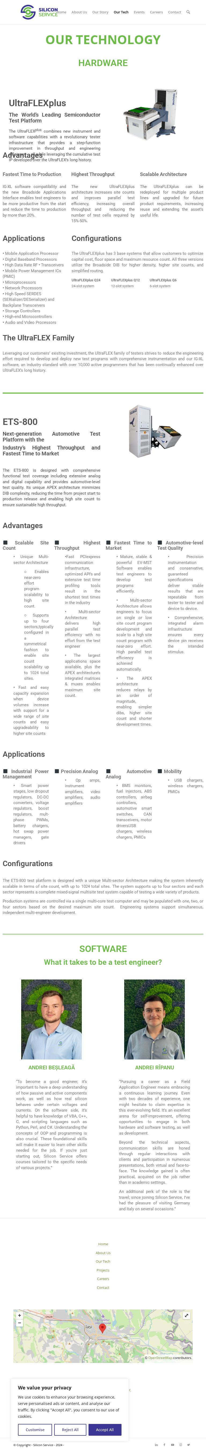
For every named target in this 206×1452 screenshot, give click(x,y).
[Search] (188, 12)
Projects (103, 1270)
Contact (103, 1287)
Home (103, 1244)
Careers (103, 1278)
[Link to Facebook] (164, 1445)
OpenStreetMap (160, 1357)
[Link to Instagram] (180, 1445)
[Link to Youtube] (172, 1445)
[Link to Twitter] (189, 1445)
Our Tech (103, 1261)
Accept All (105, 1429)
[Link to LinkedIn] (156, 1445)
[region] (70, 1410)
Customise (35, 1429)
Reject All (70, 1429)
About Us (103, 1252)
